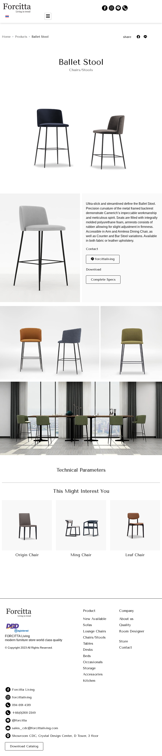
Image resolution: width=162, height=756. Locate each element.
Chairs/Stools (81, 70)
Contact (125, 647)
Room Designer (131, 631)
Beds (87, 656)
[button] (103, 279)
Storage (89, 668)
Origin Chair (27, 555)
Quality (125, 625)
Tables (88, 643)
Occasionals (93, 662)
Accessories (93, 674)
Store (123, 641)
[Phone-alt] (125, 8)
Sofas (87, 625)
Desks (88, 650)
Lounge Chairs (94, 631)
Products (21, 37)
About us (126, 619)
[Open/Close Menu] (47, 16)
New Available (94, 619)
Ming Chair (81, 555)
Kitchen (89, 681)
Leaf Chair (135, 555)
